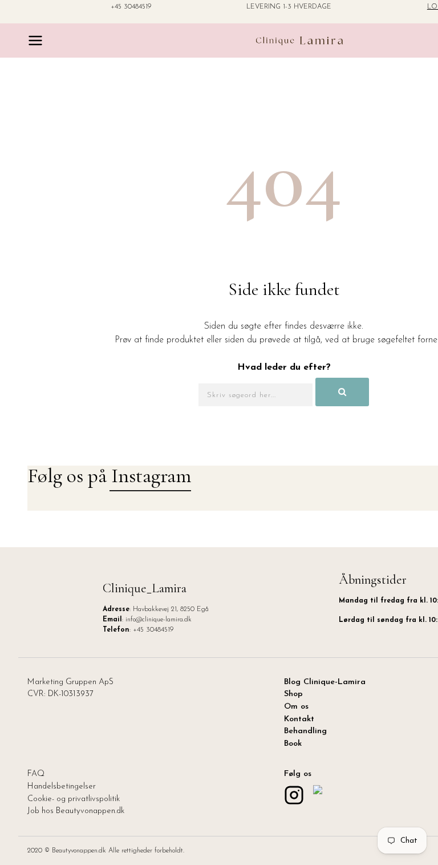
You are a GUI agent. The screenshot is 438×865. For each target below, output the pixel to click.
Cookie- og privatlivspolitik (73, 799)
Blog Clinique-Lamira (325, 682)
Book (293, 743)
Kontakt (299, 719)
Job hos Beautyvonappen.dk (75, 811)
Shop (293, 694)
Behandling (305, 731)
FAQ (35, 774)
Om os (296, 706)
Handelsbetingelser (61, 786)
